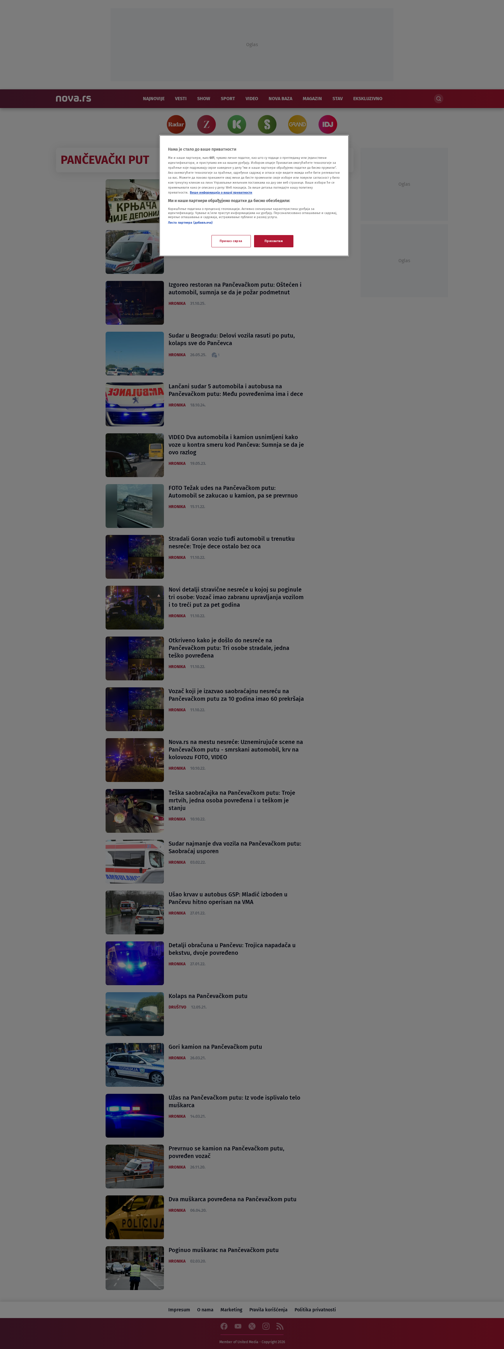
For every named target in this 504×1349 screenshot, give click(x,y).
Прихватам (274, 241)
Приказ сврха (231, 241)
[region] (254, 195)
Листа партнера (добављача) (190, 222)
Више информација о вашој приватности (221, 192)
